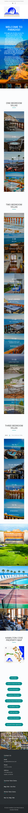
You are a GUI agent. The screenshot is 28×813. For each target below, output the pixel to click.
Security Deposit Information (14, 701)
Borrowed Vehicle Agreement (14, 724)
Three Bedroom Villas (16, 435)
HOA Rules (13, 678)
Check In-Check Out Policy (14, 683)
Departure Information (13, 695)
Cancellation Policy (13, 706)
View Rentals (14, 76)
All (9, 435)
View (18, 533)
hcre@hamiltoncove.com (10, 761)
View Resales (14, 81)
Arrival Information (13, 689)
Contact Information (14, 718)
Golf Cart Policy (14, 712)
